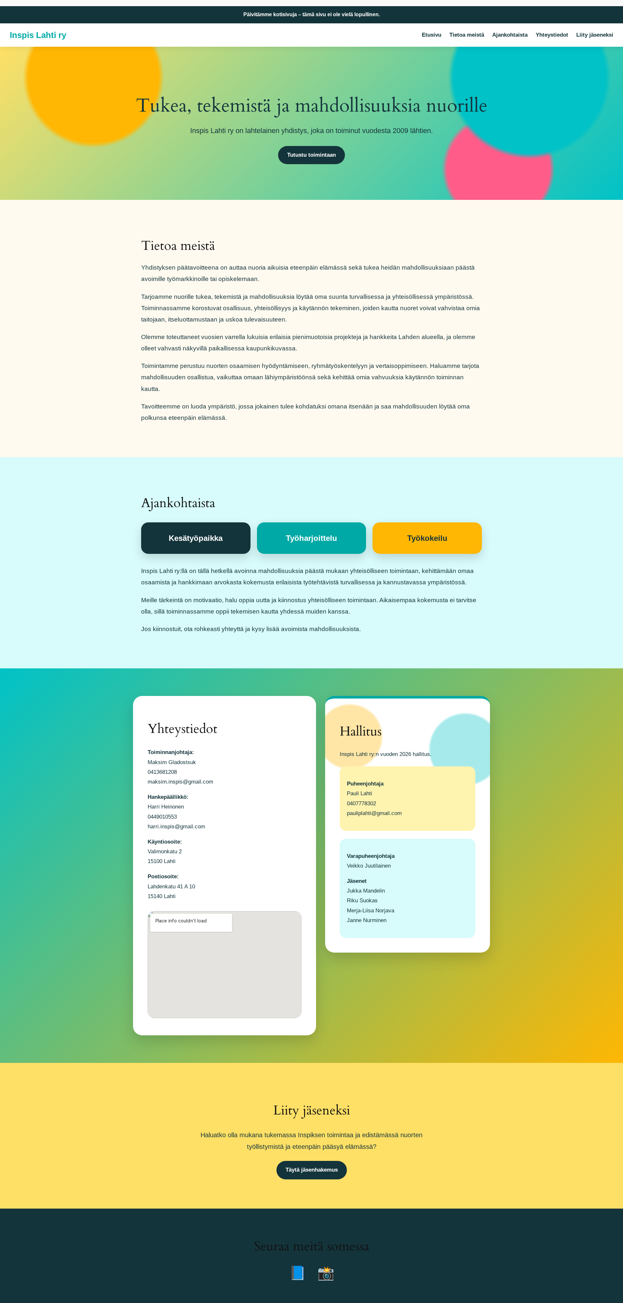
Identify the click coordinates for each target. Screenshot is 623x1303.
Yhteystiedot (552, 35)
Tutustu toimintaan (311, 155)
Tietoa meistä (466, 35)
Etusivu (431, 35)
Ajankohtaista (510, 35)
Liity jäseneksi (594, 35)
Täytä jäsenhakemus (312, 1170)
